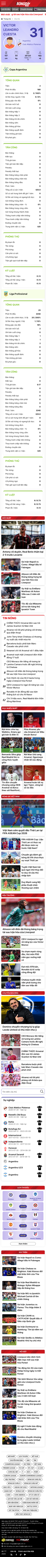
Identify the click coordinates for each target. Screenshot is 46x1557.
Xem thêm (23, 1244)
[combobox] (23, 1091)
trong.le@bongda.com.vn (17, 1543)
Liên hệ (13, 1551)
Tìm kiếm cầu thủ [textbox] (9, 1092)
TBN (34, 1460)
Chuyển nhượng (26, 9)
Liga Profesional (18, 294)
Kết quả (15, 9)
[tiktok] (21, 1554)
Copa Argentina (18, 69)
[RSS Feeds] (11, 1555)
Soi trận (27, 1464)
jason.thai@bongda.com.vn (24, 1546)
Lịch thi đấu (6, 9)
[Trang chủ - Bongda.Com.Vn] (23, 3)
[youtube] (25, 1554)
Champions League (12, 1464)
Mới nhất (11, 1456)
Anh (28, 1460)
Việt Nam (37, 1464)
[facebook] (16, 1554)
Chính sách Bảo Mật (26, 1551)
